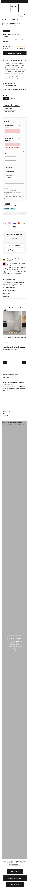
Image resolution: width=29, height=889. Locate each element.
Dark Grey (7, 105)
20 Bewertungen (21, 48)
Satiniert (7, 102)
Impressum (18, 867)
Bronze (16, 105)
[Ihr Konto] (21, 15)
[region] (14, 24)
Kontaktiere (16, 196)
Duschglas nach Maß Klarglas (10, 374)
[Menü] (3, 15)
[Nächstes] (25, 24)
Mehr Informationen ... (14, 864)
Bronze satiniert (9, 115)
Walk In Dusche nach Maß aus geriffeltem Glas (14, 412)
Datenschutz (11, 867)
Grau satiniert (8, 108)
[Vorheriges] (4, 24)
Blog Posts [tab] (6, 296)
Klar (6, 98)
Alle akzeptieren (15, 884)
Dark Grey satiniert (9, 111)
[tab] (14, 283)
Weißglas (13, 98)
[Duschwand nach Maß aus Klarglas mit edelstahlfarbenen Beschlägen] (14, 24)
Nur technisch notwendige (15, 878)
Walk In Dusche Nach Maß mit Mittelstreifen (14, 337)
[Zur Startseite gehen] (14, 8)
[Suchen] (18, 15)
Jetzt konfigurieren (14, 53)
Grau (15, 102)
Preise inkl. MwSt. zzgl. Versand (10, 205)
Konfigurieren (15, 871)
